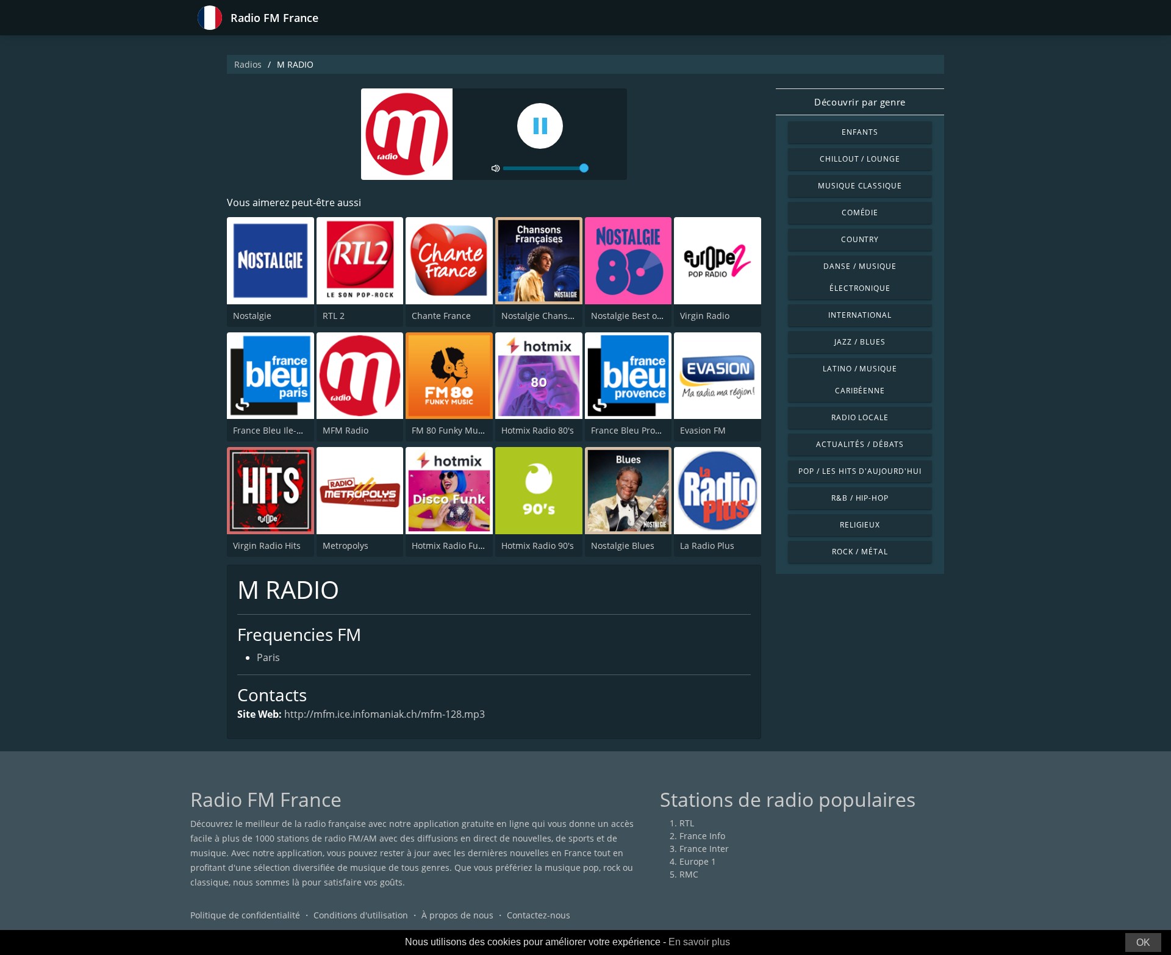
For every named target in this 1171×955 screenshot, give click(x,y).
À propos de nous (457, 915)
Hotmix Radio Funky (452, 545)
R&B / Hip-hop (860, 498)
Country (860, 239)
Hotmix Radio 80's (537, 430)
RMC (688, 874)
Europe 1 (697, 861)
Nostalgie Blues (622, 545)
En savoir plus (699, 942)
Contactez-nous (538, 915)
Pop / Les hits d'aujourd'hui (860, 471)
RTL (686, 823)
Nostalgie (252, 315)
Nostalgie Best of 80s (633, 315)
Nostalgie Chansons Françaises (564, 315)
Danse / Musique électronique (859, 277)
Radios (248, 64)
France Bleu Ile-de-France (285, 430)
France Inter (704, 848)
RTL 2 (334, 315)
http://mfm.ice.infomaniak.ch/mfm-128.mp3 (384, 714)
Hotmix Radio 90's (537, 545)
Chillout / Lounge (860, 159)
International (860, 315)
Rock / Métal (860, 551)
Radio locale (860, 417)
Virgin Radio (704, 315)
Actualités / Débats (859, 444)
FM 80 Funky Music (450, 430)
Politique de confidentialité (245, 915)
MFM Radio (345, 430)
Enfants (860, 132)
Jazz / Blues (860, 342)
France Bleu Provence (635, 430)
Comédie (860, 212)
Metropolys (345, 545)
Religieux (860, 525)
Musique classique (860, 186)
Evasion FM (703, 430)
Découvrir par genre (859, 102)
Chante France (441, 315)
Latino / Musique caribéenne (860, 379)
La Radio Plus (707, 545)
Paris (268, 657)
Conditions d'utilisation (360, 915)
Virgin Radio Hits (267, 545)
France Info (702, 836)
